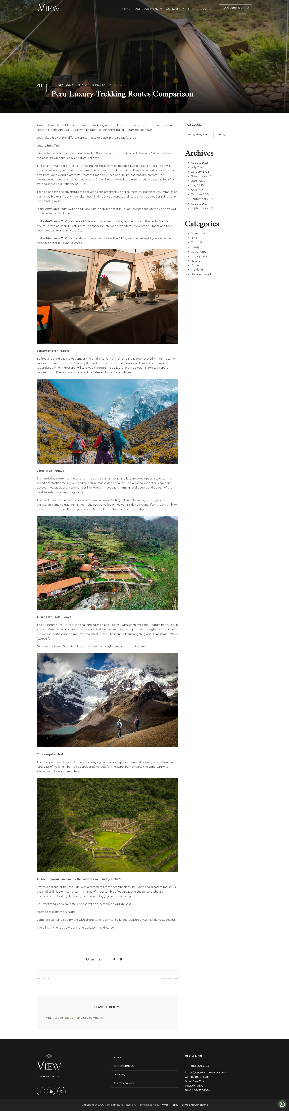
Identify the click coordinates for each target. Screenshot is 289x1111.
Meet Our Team (195, 1081)
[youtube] (51, 1091)
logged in (70, 1017)
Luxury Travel (200, 256)
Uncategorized (201, 274)
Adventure (198, 233)
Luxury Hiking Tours (198, 134)
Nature (196, 260)
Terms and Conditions (194, 1104)
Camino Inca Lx (94, 85)
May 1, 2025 (64, 85)
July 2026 (197, 167)
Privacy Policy (194, 1086)
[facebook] (41, 1091)
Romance (197, 265)
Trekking (197, 269)
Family (195, 247)
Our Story (173, 8)
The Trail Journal (200, 8)
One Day (221, 134)
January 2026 (200, 171)
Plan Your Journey (236, 8)
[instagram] (61, 1091)
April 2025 (197, 189)
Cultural (120, 85)
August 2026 (199, 162)
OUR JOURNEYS (146, 8)
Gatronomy (198, 251)
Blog (194, 237)
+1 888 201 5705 (198, 1065)
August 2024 (199, 203)
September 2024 (202, 199)
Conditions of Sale (197, 1076)
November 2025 (202, 176)
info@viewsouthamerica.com (207, 1072)
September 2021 (202, 208)
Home (126, 8)
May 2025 (197, 185)
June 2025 (198, 180)
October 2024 (200, 194)
